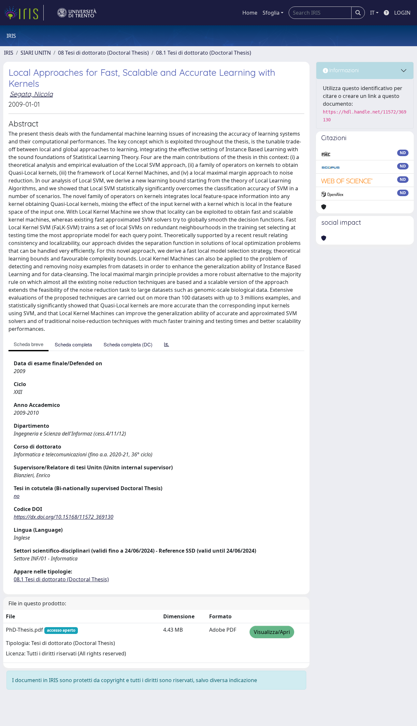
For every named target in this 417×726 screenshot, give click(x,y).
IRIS (8, 52)
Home (249, 12)
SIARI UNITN (36, 52)
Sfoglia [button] (271, 12)
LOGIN (402, 12)
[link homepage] (24, 12)
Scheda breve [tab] (28, 344)
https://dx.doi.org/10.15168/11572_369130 (63, 516)
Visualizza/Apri (272, 632)
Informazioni (343, 70)
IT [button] (372, 12)
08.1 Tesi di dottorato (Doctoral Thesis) (203, 52)
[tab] (167, 344)
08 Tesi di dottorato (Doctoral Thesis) (103, 52)
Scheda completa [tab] (73, 344)
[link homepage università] (77, 12)
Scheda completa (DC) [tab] (128, 344)
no (17, 496)
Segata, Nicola (31, 94)
